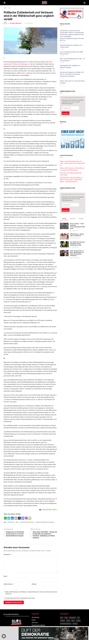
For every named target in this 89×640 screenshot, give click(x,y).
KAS (17, 522)
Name (6, 576)
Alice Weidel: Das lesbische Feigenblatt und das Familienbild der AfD (77, 243)
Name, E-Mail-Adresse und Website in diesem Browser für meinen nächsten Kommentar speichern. (31, 593)
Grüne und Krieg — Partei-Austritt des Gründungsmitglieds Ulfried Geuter (77, 226)
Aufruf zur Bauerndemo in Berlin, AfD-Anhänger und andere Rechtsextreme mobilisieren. (77, 253)
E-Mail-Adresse (9, 584)
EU (78, 617)
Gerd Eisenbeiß (64, 178)
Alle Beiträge (35, 617)
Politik (9, 8)
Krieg (68, 620)
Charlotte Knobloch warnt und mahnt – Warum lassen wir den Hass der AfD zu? (72, 163)
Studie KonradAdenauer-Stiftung (45, 522)
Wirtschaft (35, 622)
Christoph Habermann (16, 23)
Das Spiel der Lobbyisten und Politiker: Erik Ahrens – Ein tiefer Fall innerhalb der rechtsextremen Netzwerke (72, 74)
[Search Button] (84, 2)
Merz (73, 620)
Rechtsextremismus (66, 623)
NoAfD (78, 620)
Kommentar (8, 554)
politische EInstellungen (27, 522)
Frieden (63, 620)
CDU (66, 617)
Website (34, 584)
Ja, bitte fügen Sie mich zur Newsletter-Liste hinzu (20, 598)
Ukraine (75, 623)
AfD (62, 617)
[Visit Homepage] (44, 2)
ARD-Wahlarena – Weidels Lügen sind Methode (77, 234)
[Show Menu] (4, 2)
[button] (4, 636)
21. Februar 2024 (28, 23)
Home (5, 8)
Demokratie (11, 522)
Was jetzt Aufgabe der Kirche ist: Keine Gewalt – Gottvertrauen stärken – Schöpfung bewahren (71, 179)
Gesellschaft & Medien (38, 625)
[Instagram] (26, 518)
